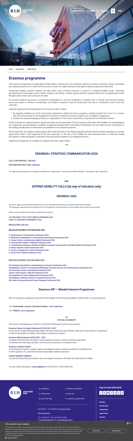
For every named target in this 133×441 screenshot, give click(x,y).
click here (32, 160)
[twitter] (104, 393)
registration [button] (77, 10)
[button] (44, 438)
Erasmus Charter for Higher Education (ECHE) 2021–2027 (32, 328)
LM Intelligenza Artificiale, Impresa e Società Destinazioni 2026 (32, 278)
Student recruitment (74, 388)
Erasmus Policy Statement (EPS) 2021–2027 (27, 337)
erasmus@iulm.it (39, 366)
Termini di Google (10, 435)
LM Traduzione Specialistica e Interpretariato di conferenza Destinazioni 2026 (37, 265)
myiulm (104, 10)
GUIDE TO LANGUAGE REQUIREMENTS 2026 (25, 220)
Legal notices (103, 413)
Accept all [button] (96, 431)
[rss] (118, 393)
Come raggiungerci (44, 413)
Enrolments (45, 388)
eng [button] (120, 10)
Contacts (102, 417)
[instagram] (111, 393)
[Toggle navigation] (113, 11)
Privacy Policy (75, 433)
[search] (97, 11)
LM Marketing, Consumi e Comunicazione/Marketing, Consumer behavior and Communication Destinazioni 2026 (50, 268)
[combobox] (128, 423)
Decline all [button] (116, 431)
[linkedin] (115, 393)
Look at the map (46, 398)
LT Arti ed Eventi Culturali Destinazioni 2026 (25, 252)
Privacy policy (103, 406)
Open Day (70, 393)
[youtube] (108, 393)
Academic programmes (75, 398)
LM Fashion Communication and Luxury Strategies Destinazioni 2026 (34, 280)
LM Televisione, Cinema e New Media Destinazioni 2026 (30, 270)
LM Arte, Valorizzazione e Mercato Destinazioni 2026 (28, 273)
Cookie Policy (103, 410)
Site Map (102, 402)
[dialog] (66, 431)
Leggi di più (19, 435)
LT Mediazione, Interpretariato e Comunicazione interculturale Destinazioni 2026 (38, 237)
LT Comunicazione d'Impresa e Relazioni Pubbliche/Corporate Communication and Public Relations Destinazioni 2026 (52, 245)
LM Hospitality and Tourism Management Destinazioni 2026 (31, 275)
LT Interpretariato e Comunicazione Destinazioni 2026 (29, 235)
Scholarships (45, 393)
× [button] (130, 423)
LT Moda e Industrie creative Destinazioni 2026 (26, 247)
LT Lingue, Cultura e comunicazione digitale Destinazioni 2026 (32, 240)
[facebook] (100, 393)
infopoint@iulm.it (48, 420)
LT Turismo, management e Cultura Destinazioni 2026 (29, 250)
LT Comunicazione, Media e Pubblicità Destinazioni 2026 (30, 242)
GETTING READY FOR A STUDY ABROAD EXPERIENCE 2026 (31, 217)
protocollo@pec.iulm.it (65, 420)
